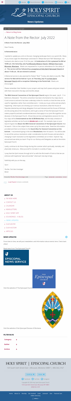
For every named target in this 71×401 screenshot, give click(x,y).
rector (65, 177)
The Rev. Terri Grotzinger (18, 177)
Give (68, 2)
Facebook (27, 379)
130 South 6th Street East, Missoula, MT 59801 (35, 385)
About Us (8, 195)
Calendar (23, 2)
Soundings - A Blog (14, 217)
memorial (51, 177)
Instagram (46, 379)
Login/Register (13, 182)
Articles (9, 231)
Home (40, 374)
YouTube (36, 379)
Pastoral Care (58, 393)
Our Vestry (11, 224)
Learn (39, 393)
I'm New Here (11, 198)
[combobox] (10, 339)
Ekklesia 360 (35, 399)
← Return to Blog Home (13, 32)
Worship (24, 393)
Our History (11, 228)
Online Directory (48, 2)
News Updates (12, 220)
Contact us (60, 2)
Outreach (45, 393)
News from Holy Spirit (18, 29)
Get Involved (32, 393)
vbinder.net (33, 121)
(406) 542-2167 (35, 387)
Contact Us (11, 202)
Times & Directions (35, 2)
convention (58, 177)
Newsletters (11, 209)
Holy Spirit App (12, 213)
